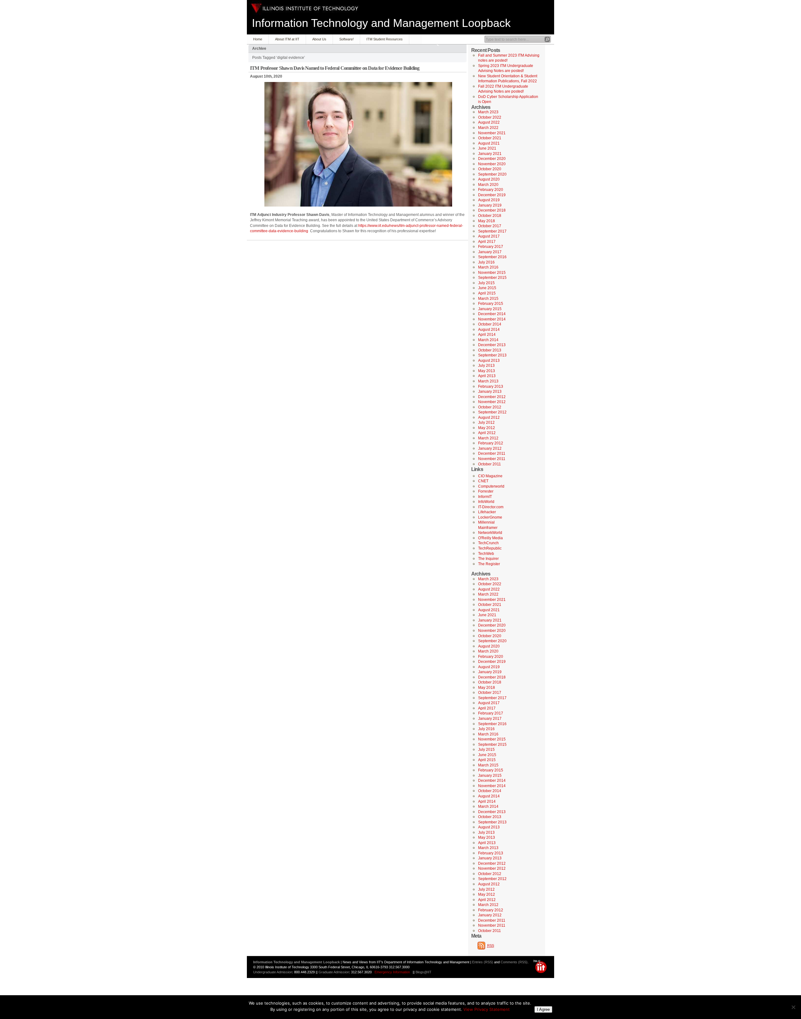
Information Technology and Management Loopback (381, 23)
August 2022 (489, 122)
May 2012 (486, 428)
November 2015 (492, 272)
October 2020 (489, 169)
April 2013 (487, 376)
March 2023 (488, 112)
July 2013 (486, 365)
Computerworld (491, 486)
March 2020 (488, 184)
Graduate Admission (334, 972)
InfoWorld (486, 501)
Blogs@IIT (423, 972)
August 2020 (489, 179)
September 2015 (492, 277)
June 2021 (487, 148)
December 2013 (492, 345)
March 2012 (488, 438)
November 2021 (492, 133)
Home (257, 39)
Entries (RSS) (482, 962)
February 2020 (490, 189)
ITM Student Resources (384, 39)
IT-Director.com (490, 507)
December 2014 (492, 314)
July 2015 (486, 283)
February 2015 (490, 303)
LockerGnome (490, 517)
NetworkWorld (490, 532)
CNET (483, 481)
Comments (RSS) (514, 962)
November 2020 (492, 164)
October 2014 (489, 324)
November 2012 (492, 402)
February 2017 (490, 246)
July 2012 (486, 422)
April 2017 (487, 241)
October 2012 (489, 407)
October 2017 (489, 226)
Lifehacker (487, 512)
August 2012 (489, 417)
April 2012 (487, 433)
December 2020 (492, 158)
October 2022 (489, 117)
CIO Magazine (490, 476)
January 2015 (490, 309)
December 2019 (492, 195)
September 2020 (492, 174)
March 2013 (488, 381)
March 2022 (488, 127)
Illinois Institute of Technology (304, 8)
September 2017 (492, 231)
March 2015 (488, 298)
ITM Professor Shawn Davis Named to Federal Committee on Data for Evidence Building (334, 68)
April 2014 (487, 334)
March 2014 (488, 340)
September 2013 (492, 355)
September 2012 (492, 412)
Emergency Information (392, 972)
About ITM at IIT (287, 39)
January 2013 (490, 391)
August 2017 (489, 236)
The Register (489, 564)
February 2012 (490, 443)
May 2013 (486, 371)
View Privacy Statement (486, 1009)
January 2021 (490, 153)
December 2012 (492, 397)
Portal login (541, 966)
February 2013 (490, 386)
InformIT (485, 496)
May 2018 (486, 221)
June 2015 (487, 288)
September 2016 (492, 257)
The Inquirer (488, 558)
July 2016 (486, 262)
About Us (319, 39)
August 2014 (489, 329)
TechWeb (486, 553)
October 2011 (489, 464)
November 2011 (491, 459)
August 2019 (489, 200)
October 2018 (489, 215)
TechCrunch (488, 543)
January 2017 (490, 252)
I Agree (543, 1009)
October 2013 (489, 350)
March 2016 (488, 267)
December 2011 (491, 453)
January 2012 (490, 448)
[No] (793, 1007)
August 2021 (489, 143)
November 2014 (492, 319)
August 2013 (489, 360)
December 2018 (492, 210)
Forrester (485, 491)
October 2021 (489, 138)
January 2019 (490, 205)
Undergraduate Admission (272, 972)
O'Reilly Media (490, 538)
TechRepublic (490, 548)
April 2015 (487, 293)
